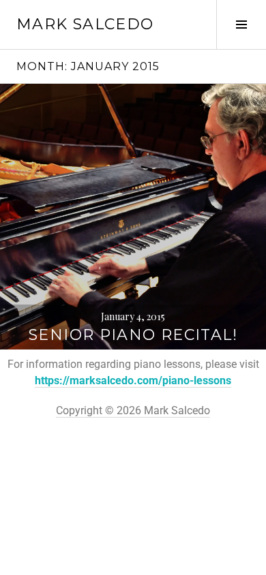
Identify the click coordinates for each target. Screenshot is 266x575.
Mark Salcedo (85, 24)
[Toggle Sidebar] (241, 24)
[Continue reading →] (133, 216)
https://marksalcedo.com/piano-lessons (133, 380)
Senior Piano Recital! (133, 335)
